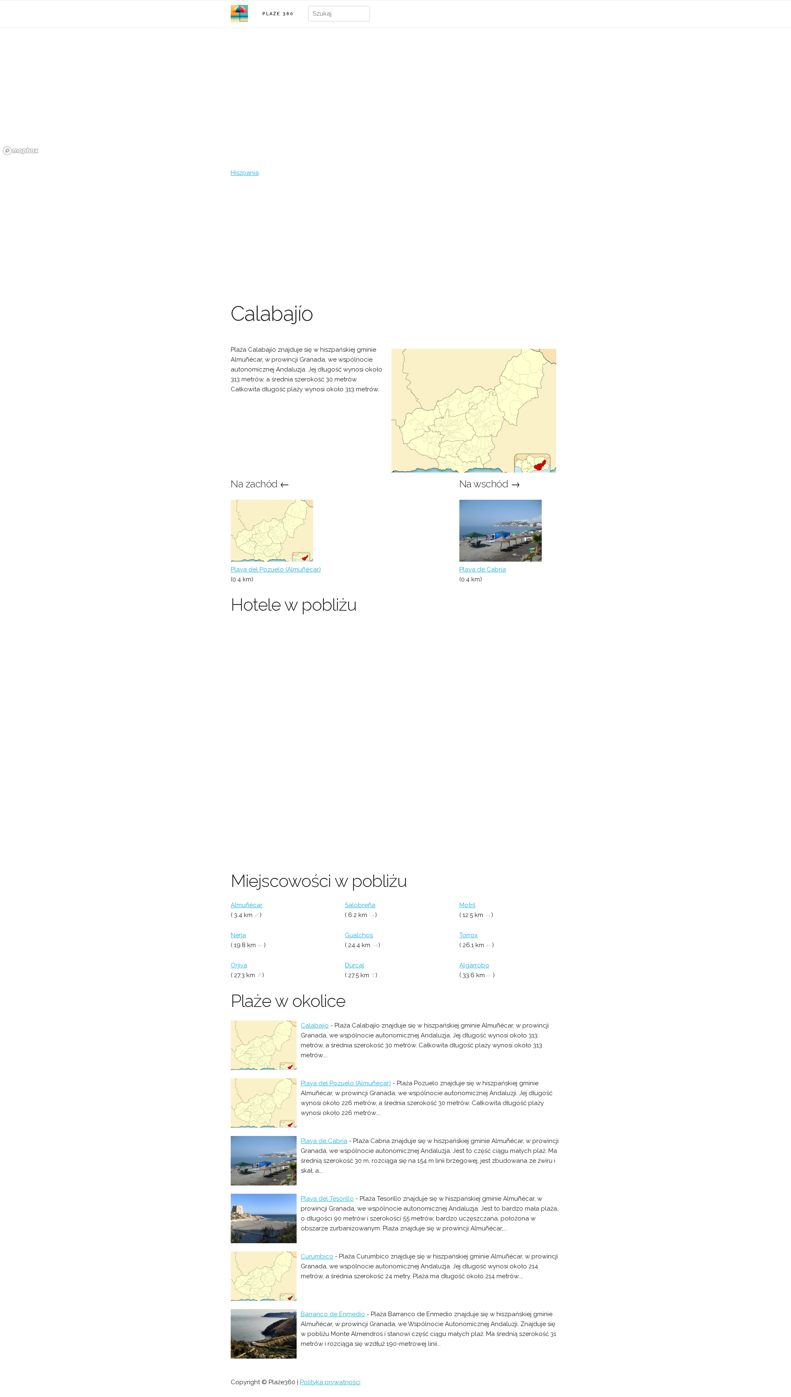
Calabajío (315, 1025)
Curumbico (317, 1256)
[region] (395, 96)
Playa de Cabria (482, 569)
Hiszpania (245, 172)
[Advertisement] (395, 239)
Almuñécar (246, 905)
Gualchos (359, 935)
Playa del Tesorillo (327, 1198)
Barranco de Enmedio (333, 1314)
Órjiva (239, 965)
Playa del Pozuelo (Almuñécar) (276, 569)
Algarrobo (474, 965)
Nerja (238, 935)
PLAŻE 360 (278, 13)
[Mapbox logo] (20, 150)
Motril (467, 905)
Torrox (468, 935)
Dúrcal (354, 965)
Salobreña (360, 905)
